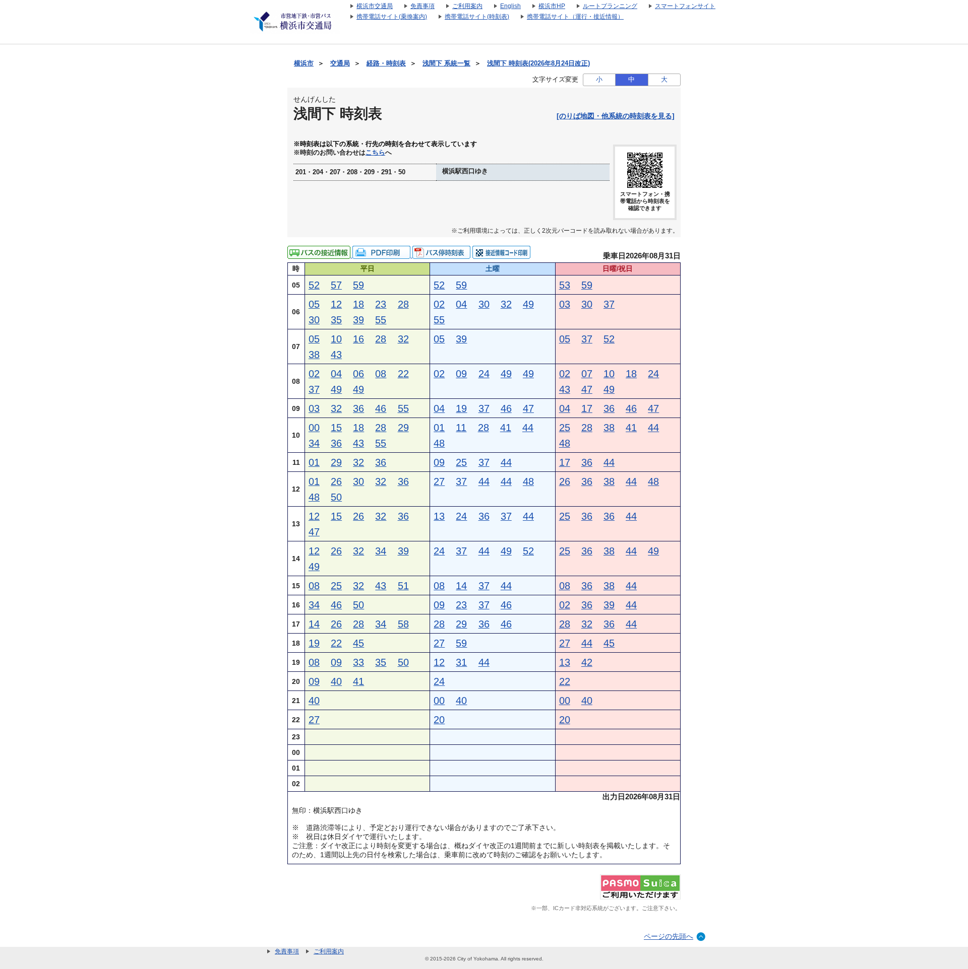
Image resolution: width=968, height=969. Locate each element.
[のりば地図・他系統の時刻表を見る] (616, 116)
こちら (375, 152)
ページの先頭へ (668, 936)
